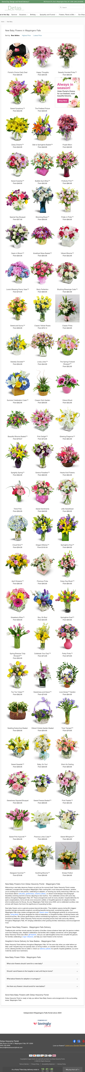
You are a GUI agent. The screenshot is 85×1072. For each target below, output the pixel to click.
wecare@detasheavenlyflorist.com (11, 1047)
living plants (14, 914)
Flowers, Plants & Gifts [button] (67, 14)
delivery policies (45, 948)
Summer (14, 14)
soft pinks (22, 893)
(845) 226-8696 (5, 1045)
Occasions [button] (23, 14)
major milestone (27, 937)
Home (2, 21)
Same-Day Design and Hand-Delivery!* (16, 1)
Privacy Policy (35, 1064)
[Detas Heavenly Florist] (14, 8)
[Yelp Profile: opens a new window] (83, 1041)
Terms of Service (24, 1064)
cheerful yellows (40, 893)
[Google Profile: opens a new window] (79, 1041)
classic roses (43, 912)
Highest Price (26, 35)
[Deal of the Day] (67, 92)
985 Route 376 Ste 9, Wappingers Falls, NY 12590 (16, 1043)
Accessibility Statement (48, 1064)
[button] (79, 1063)
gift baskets (32, 934)
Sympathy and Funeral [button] (47, 14)
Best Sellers (15, 35)
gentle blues (30, 893)
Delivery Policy (61, 1064)
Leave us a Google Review (75, 1045)
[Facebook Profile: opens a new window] (74, 1041)
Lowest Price (37, 35)
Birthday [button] (33, 14)
